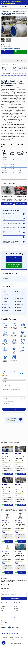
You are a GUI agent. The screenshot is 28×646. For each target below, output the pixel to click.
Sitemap (17, 637)
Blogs (2, 624)
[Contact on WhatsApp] (3, 474)
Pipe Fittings (3, 604)
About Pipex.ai (3, 617)
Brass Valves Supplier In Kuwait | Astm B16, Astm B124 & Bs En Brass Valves (7, 556)
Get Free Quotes (7, 203)
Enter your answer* (15, 404)
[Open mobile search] (23, 6)
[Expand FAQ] (24, 214)
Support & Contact (4, 622)
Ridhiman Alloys (6, 373)
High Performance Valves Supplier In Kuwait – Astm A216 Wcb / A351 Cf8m (20, 525)
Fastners (2, 608)
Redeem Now (18, 1)
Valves (2, 610)
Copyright (22, 637)
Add (24, 398)
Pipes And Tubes (4, 606)
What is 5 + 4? (5, 403)
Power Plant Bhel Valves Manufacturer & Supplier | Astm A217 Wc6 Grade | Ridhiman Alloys (7, 488)
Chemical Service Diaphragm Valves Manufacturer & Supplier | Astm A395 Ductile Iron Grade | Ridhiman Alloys (20, 556)
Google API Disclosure (13, 639)
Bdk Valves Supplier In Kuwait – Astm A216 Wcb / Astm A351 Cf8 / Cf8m (7, 525)
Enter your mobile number (16, 381)
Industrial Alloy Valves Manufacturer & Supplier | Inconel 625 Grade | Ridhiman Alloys (20, 488)
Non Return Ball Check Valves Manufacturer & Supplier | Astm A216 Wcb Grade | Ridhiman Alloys (20, 457)
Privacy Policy (4, 637)
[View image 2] (8, 40)
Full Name (5, 378)
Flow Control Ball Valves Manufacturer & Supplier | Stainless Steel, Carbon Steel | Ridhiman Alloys (7, 457)
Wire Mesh (16, 610)
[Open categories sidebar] (21, 6)
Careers (2, 620)
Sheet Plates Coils (17, 604)
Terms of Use (11, 637)
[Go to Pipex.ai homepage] (4, 7)
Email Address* (6, 385)
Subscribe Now (15, 598)
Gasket (15, 606)
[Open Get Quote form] (3, 643)
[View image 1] (3, 40)
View (22, 398)
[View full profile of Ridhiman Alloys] (20, 419)
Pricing (11, 3)
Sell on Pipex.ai (5, 3)
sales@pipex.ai (18, 617)
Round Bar (16, 608)
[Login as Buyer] (26, 6)
